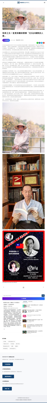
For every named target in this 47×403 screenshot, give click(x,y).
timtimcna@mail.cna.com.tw (13, 308)
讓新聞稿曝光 (8, 376)
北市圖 (4, 341)
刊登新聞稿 (7, 364)
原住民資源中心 (13, 348)
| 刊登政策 (17, 399)
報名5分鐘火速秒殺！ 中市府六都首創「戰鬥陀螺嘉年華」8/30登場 (34, 310)
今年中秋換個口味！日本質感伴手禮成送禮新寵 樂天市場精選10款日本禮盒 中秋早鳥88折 (35, 326)
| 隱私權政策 (25, 399)
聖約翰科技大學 (6, 346)
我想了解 (7, 388)
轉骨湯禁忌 (5, 348)
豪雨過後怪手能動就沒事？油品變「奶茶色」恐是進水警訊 (35, 320)
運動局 (16, 346)
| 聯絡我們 (29, 399)
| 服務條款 (21, 399)
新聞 (18, 40)
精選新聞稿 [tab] (25, 301)
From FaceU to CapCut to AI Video (34, 315)
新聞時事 (22, 40)
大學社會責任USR (11, 341)
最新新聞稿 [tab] (30, 301)
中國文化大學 (6, 343)
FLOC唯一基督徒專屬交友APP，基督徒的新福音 (35, 305)
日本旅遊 (12, 343)
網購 (12, 346)
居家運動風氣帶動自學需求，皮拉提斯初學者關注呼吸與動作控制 (35, 331)
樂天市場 (18, 343)
